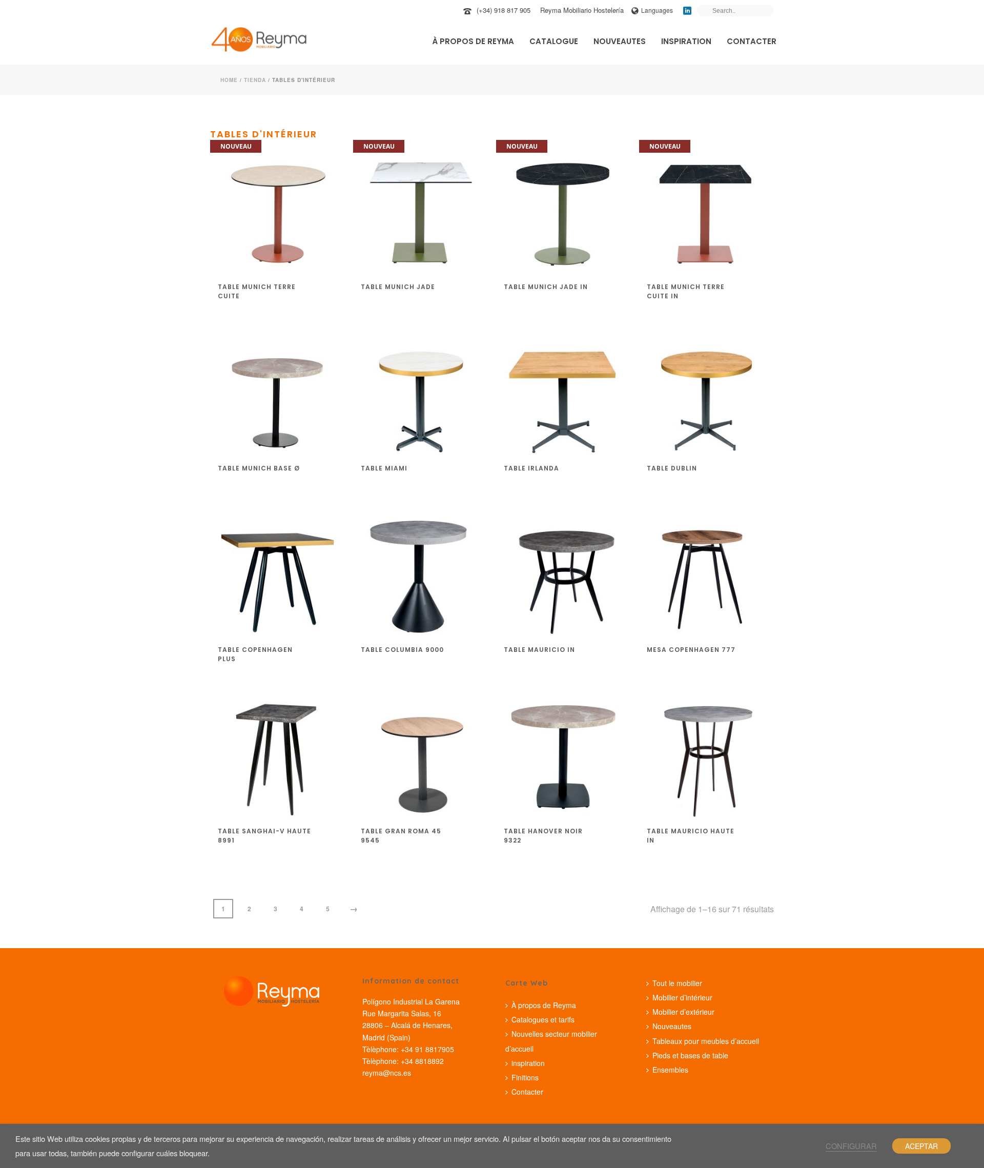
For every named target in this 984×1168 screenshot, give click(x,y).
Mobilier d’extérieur (683, 1012)
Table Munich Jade (398, 286)
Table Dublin (672, 468)
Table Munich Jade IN (546, 286)
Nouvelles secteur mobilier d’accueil (551, 1041)
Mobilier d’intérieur (682, 997)
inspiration (686, 41)
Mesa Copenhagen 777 (691, 649)
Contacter (751, 41)
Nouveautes (619, 41)
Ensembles (670, 1069)
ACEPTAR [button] (921, 1146)
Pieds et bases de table (690, 1055)
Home (229, 80)
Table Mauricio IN (539, 649)
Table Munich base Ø (259, 468)
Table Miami (384, 468)
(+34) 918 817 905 (503, 10)
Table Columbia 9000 (402, 649)
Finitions (525, 1077)
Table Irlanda (531, 468)
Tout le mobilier (677, 983)
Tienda (255, 80)
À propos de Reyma (473, 41)
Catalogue (553, 41)
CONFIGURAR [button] (851, 1145)
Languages (657, 10)
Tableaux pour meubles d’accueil (705, 1041)
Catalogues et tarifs (543, 1019)
